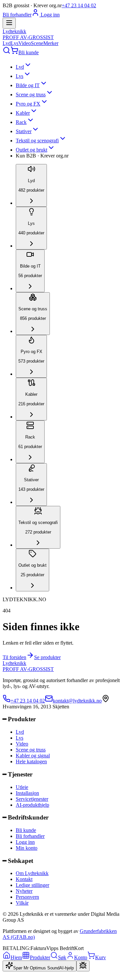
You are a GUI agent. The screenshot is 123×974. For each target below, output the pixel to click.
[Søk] (6, 52)
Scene (37, 43)
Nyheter (24, 891)
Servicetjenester (32, 799)
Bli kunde (28, 52)
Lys (14, 43)
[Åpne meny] (9, 23)
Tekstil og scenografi (37, 140)
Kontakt (24, 879)
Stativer (23, 131)
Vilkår (22, 903)
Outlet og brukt (31, 150)
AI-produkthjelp (32, 805)
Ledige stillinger (32, 885)
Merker (50, 43)
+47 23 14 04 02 (79, 5)
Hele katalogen (31, 761)
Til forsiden (14, 657)
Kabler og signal (33, 755)
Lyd (7, 43)
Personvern (27, 897)
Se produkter (47, 657)
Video (24, 43)
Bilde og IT (28, 85)
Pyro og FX (28, 104)
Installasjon (27, 793)
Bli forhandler (17, 14)
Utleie (22, 787)
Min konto (26, 848)
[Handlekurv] (14, 52)
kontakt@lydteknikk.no (77, 700)
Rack (21, 122)
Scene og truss (31, 94)
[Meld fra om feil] (83, 966)
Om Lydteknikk (32, 873)
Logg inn (49, 14)
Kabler (23, 113)
